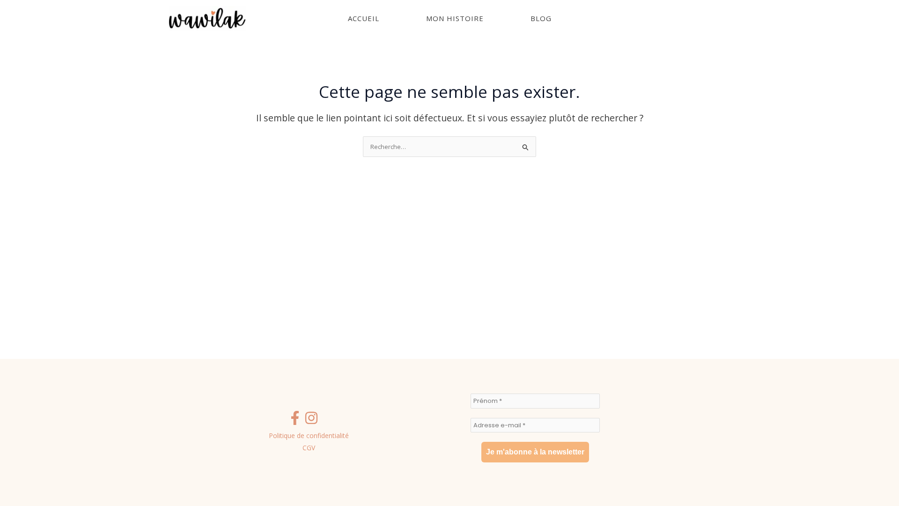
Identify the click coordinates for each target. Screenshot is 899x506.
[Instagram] (311, 418)
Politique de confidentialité (309, 435)
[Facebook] (295, 418)
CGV (308, 447)
